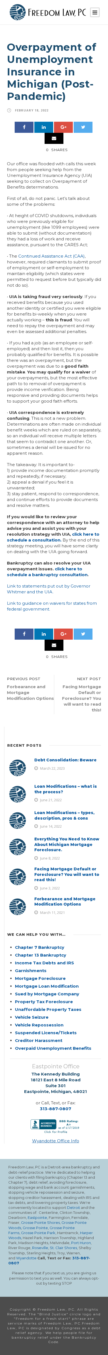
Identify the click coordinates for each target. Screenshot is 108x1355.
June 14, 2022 (51, 826)
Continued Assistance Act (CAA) (51, 256)
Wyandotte (26, 1258)
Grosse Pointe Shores (40, 1222)
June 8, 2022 (50, 858)
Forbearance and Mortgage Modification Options (65, 901)
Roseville (40, 1247)
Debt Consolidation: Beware (65, 759)
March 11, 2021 (52, 912)
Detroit (73, 1207)
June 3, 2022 (50, 888)
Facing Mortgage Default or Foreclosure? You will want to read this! (66, 874)
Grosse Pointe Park (38, 1233)
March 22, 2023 (52, 768)
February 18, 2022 (31, 110)
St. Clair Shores (63, 1247)
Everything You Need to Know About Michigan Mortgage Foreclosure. (66, 844)
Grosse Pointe (35, 1228)
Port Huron (81, 1242)
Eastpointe (37, 1217)
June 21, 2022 (51, 799)
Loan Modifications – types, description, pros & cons (64, 815)
